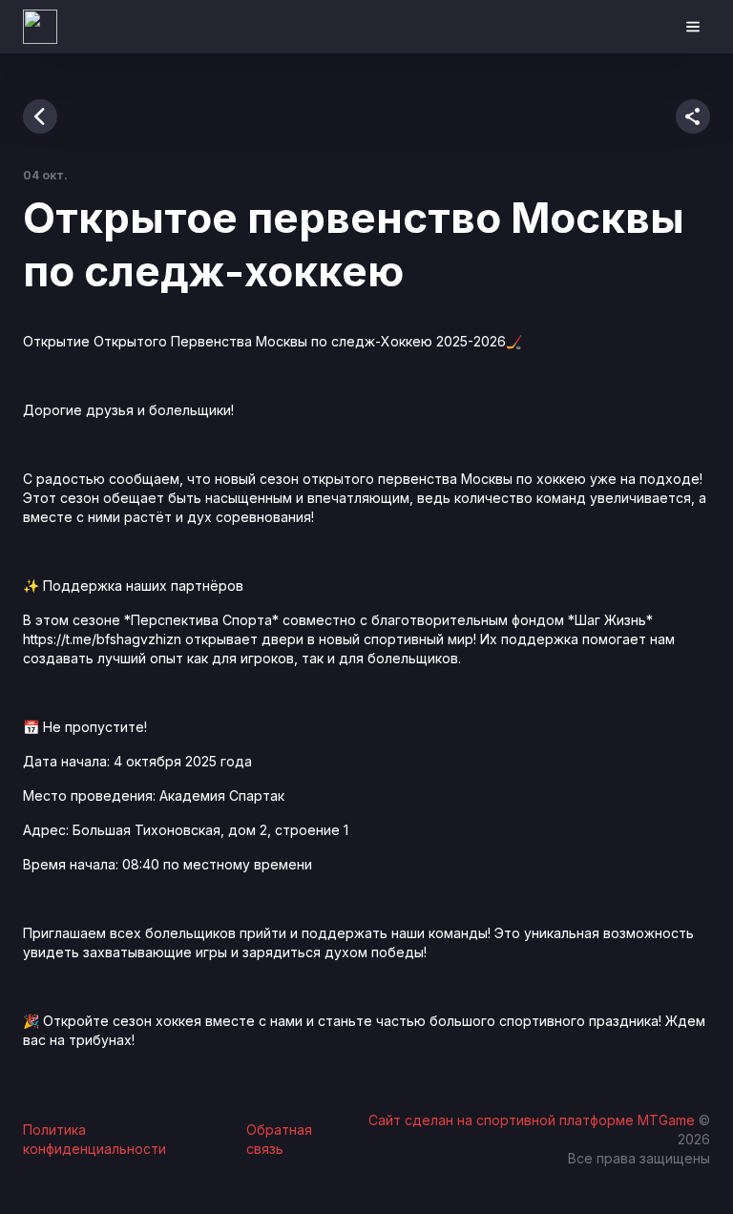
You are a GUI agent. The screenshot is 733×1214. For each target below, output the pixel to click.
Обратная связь (279, 1139)
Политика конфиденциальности (94, 1139)
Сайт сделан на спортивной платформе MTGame (533, 1120)
